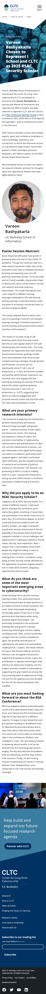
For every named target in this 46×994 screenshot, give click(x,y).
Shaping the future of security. (16, 910)
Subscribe (10, 954)
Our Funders (20, 977)
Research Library (9, 917)
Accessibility (31, 977)
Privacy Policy (7, 977)
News (29, 17)
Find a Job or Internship (12, 922)
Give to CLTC (8, 900)
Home (4, 17)
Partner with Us (9, 927)
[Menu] (39, 7)
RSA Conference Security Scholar (21, 115)
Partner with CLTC (18, 846)
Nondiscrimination (9, 982)
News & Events (17, 17)
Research (6, 895)
